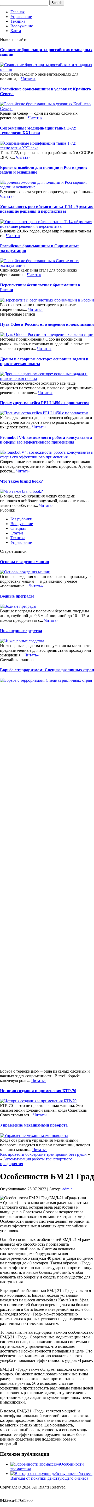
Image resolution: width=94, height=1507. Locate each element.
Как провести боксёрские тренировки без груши (43, 1154)
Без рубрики (21, 519)
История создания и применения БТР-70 (38, 1090)
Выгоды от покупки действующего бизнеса (49, 1478)
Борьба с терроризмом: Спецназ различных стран (47, 670)
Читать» (28, 79)
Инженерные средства (21, 631)
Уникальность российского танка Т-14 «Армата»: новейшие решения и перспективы (46, 208)
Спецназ (18, 528)
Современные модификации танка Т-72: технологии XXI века (38, 130)
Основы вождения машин (24, 561)
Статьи (16, 533)
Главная (17, 12)
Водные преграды (17, 596)
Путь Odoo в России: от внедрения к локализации (47, 324)
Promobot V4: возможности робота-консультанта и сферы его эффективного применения (46, 439)
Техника (17, 21)
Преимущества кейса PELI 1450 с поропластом (44, 403)
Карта (15, 30)
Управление (21, 16)
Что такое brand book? (21, 481)
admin (67, 1189)
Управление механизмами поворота (34, 1125)
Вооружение (21, 26)
